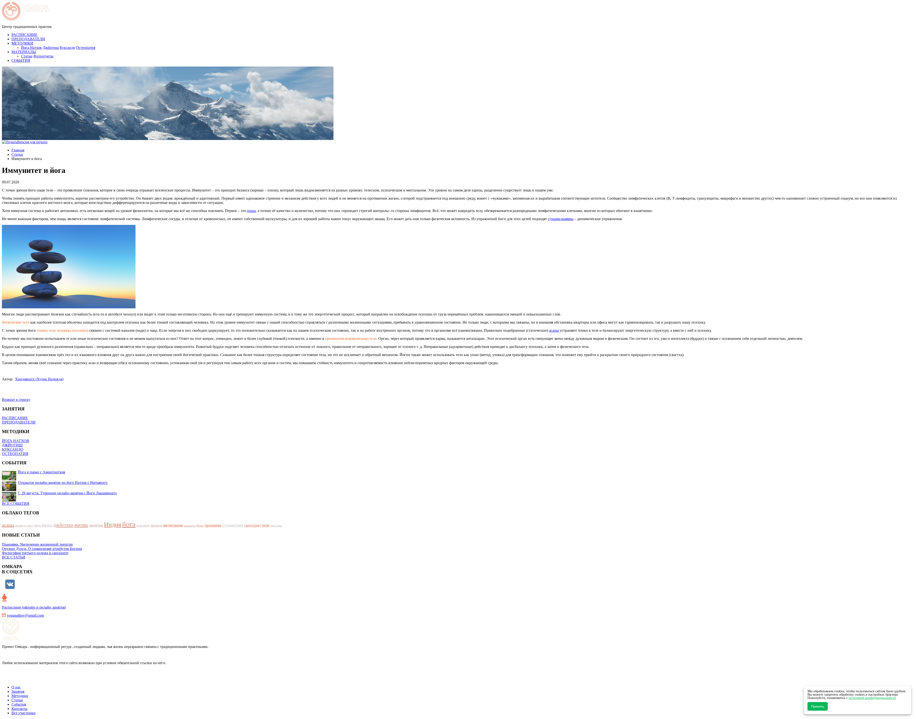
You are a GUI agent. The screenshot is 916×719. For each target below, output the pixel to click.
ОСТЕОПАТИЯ (15, 454)
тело (266, 525)
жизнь (81, 525)
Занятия (17, 691)
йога (128, 524)
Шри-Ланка (276, 525)
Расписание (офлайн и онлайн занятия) (34, 607)
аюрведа (20, 525)
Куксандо (67, 48)
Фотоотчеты (43, 56)
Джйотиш (51, 48)
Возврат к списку (16, 400)
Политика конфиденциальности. (28, 679)
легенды (156, 525)
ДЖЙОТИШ (12, 445)
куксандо (143, 525)
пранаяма (213, 525)
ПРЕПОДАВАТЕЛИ (19, 422)
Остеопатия (85, 48)
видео (47, 525)
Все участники (23, 713)
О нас (16, 687)
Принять (817, 706)
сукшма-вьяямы (560, 219)
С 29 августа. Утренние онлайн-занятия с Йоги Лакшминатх (67, 493)
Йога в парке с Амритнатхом (41, 472)
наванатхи (189, 525)
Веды (38, 525)
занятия (96, 525)
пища (251, 211)
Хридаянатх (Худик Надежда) (39, 379)
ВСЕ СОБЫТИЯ (15, 504)
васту (30, 525)
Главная (17, 150)
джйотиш (63, 525)
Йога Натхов (31, 48)
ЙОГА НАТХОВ (15, 441)
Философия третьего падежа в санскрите (35, 553)
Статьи (26, 56)
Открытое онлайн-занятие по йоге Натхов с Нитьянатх (63, 483)
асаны (554, 330)
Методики (19, 696)
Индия (112, 524)
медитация (173, 525)
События (18, 704)
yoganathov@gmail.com (25, 615)
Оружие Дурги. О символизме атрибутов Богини (42, 549)
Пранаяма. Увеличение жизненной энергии (37, 544)
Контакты (19, 709)
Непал (200, 525)
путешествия (232, 525)
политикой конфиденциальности (872, 698)
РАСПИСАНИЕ (15, 418)
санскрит (252, 525)
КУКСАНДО (12, 449)
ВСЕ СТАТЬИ (13, 557)
